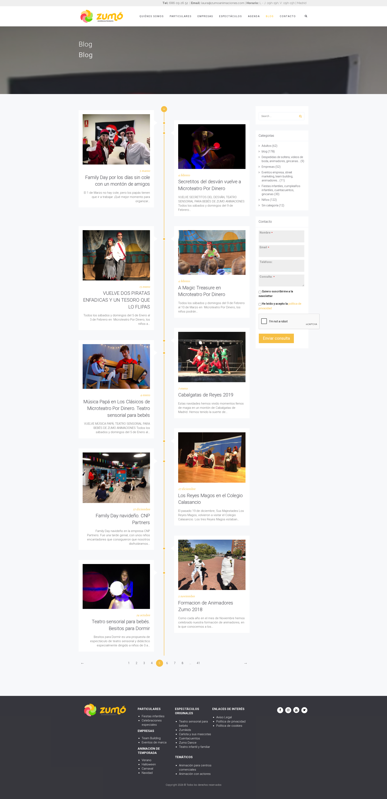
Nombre (266, 232)
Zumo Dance (188, 742)
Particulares (180, 16)
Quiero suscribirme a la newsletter (276, 294)
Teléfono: (266, 262)
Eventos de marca (154, 742)
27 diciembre (186, 489)
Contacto (288, 16)
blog (264, 151)
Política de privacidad (231, 721)
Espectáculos (230, 16)
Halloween (149, 764)
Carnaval (147, 768)
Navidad (147, 773)
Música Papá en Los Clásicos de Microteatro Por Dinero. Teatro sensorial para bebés (116, 408)
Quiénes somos (151, 16)
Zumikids (185, 730)
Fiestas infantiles (153, 716)
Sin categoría (270, 205)
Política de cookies (229, 726)
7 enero (183, 388)
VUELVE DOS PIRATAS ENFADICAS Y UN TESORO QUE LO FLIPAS (116, 299)
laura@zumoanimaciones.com (222, 3)
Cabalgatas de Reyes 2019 (205, 395)
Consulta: (267, 276)
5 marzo (144, 171)
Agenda (254, 16)
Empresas (205, 16)
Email (264, 247)
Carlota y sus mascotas (195, 734)
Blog (270, 16)
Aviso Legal (224, 717)
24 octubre (143, 615)
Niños (265, 199)
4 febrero (184, 175)
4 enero (145, 395)
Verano (146, 760)
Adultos (267, 145)
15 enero (144, 287)
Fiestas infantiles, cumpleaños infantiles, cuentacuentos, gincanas (281, 190)
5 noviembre (186, 596)
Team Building (151, 738)
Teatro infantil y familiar (194, 747)
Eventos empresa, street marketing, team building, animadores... (277, 176)
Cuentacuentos (189, 738)
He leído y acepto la (280, 306)
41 (198, 663)
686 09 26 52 (178, 3)
